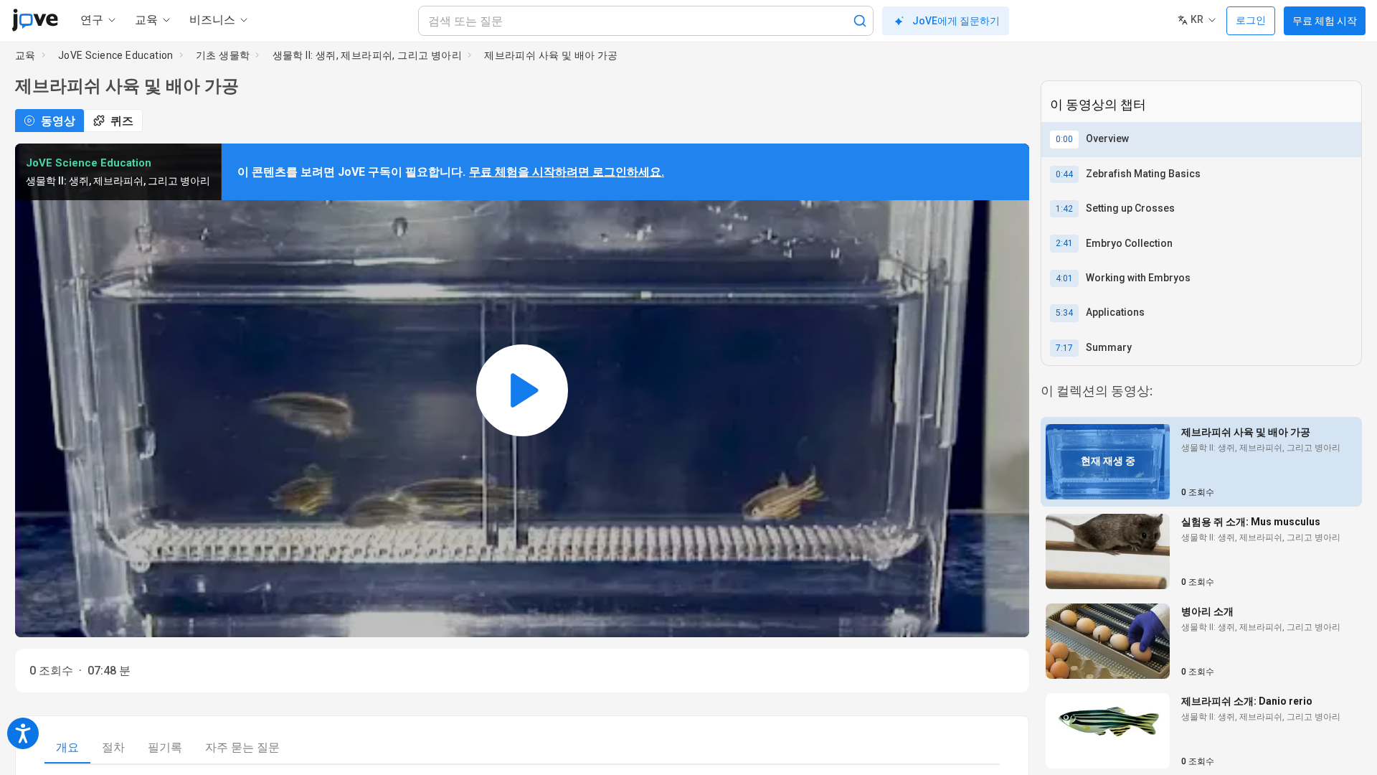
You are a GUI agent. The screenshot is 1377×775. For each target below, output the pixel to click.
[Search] (860, 21)
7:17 (1064, 348)
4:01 (1064, 278)
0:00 (1064, 139)
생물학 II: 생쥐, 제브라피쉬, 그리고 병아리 (367, 55)
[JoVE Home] (34, 20)
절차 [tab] (113, 747)
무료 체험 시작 (1324, 21)
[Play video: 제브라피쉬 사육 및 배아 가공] (522, 390)
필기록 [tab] (165, 747)
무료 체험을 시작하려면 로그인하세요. (566, 172)
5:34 (1064, 313)
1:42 (1064, 209)
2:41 (1064, 243)
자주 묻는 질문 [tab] (242, 747)
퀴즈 (121, 121)
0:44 (1064, 174)
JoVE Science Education (116, 55)
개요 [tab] (67, 747)
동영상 (58, 121)
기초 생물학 (223, 55)
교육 (25, 55)
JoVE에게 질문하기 (956, 21)
